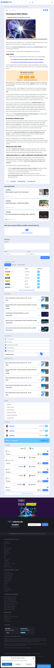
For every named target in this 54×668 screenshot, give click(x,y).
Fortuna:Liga (6, 588)
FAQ (36, 653)
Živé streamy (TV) (8, 621)
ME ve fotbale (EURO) (8, 574)
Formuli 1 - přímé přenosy (9, 607)
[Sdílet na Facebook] (44, 10)
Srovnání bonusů (10, 347)
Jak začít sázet (10, 339)
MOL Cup (6, 591)
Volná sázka (7, 628)
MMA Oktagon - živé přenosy (10, 606)
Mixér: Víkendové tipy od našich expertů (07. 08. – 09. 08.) (18, 392)
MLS (5, 557)
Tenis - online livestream (9, 604)
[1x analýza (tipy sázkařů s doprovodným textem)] (47, 451)
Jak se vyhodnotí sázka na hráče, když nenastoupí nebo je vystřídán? (20, 327)
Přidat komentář (45, 257)
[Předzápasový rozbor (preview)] (47, 460)
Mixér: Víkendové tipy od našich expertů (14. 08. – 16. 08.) (18, 377)
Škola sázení (9, 342)
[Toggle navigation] (51, 2)
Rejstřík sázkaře (9, 354)
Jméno (6, 251)
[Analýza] (47, 451)
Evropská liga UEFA (8, 575)
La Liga (5, 583)
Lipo (8, 196)
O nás (29, 647)
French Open (7, 552)
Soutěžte (7, 440)
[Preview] (47, 460)
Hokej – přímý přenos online (10, 599)
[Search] (30, 2)
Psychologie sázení (22, 181)
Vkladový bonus (23, 628)
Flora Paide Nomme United (27, 74)
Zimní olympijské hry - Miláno (10, 596)
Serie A (5, 584)
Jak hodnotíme (28, 653)
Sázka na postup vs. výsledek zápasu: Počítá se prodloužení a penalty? (21, 320)
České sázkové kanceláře (12, 344)
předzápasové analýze (14, 171)
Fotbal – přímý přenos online (10, 598)
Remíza (26, 77)
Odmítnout (18, 664)
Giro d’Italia (6, 562)
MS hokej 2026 (7, 543)
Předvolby (28, 664)
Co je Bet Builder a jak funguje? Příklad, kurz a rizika (17, 313)
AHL (5, 546)
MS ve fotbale (7, 572)
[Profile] (32, 2)
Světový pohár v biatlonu (9, 563)
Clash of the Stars (8, 566)
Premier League (7, 580)
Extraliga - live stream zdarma (10, 601)
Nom (32, 77)
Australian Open (7, 549)
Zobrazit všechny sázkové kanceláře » (27, 290)
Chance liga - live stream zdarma (11, 603)
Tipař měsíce (15, 440)
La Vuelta (6, 560)
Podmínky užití (9, 653)
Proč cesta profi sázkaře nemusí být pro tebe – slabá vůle (20, 214)
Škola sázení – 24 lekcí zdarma (10, 616)
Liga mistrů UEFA (7, 578)
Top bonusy (7, 624)
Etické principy (15, 653)
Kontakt (33, 653)
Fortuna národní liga (8, 589)
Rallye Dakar (6, 565)
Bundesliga (6, 581)
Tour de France (7, 559)
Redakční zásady (22, 653)
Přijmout (7, 664)
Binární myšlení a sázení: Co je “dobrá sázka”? (17, 192)
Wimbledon (6, 551)
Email (29, 251)
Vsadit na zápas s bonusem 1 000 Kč (30, 79)
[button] (33, 658)
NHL (5, 544)
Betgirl (8, 207)
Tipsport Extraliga (8, 548)
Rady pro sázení (14, 6)
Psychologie (25, 6)
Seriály (20, 6)
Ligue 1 (5, 586)
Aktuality (7, 6)
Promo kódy (6, 619)
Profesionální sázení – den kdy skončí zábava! (17, 203)
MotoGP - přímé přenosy (9, 609)
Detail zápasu (19, 79)
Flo (21, 77)
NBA (5, 555)
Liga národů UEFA (8, 577)
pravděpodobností (29, 46)
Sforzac (11, 426)
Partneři (38, 653)
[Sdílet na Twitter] (45, 10)
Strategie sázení (10, 350)
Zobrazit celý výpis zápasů (27, 493)
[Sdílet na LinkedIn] (47, 10)
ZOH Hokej (6, 541)
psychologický (12, 102)
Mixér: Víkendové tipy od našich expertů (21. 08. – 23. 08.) (18, 298)
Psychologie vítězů (31, 181)
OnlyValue (9, 219)
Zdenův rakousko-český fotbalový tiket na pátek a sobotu (18, 385)
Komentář (6, 241)
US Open (6, 554)
